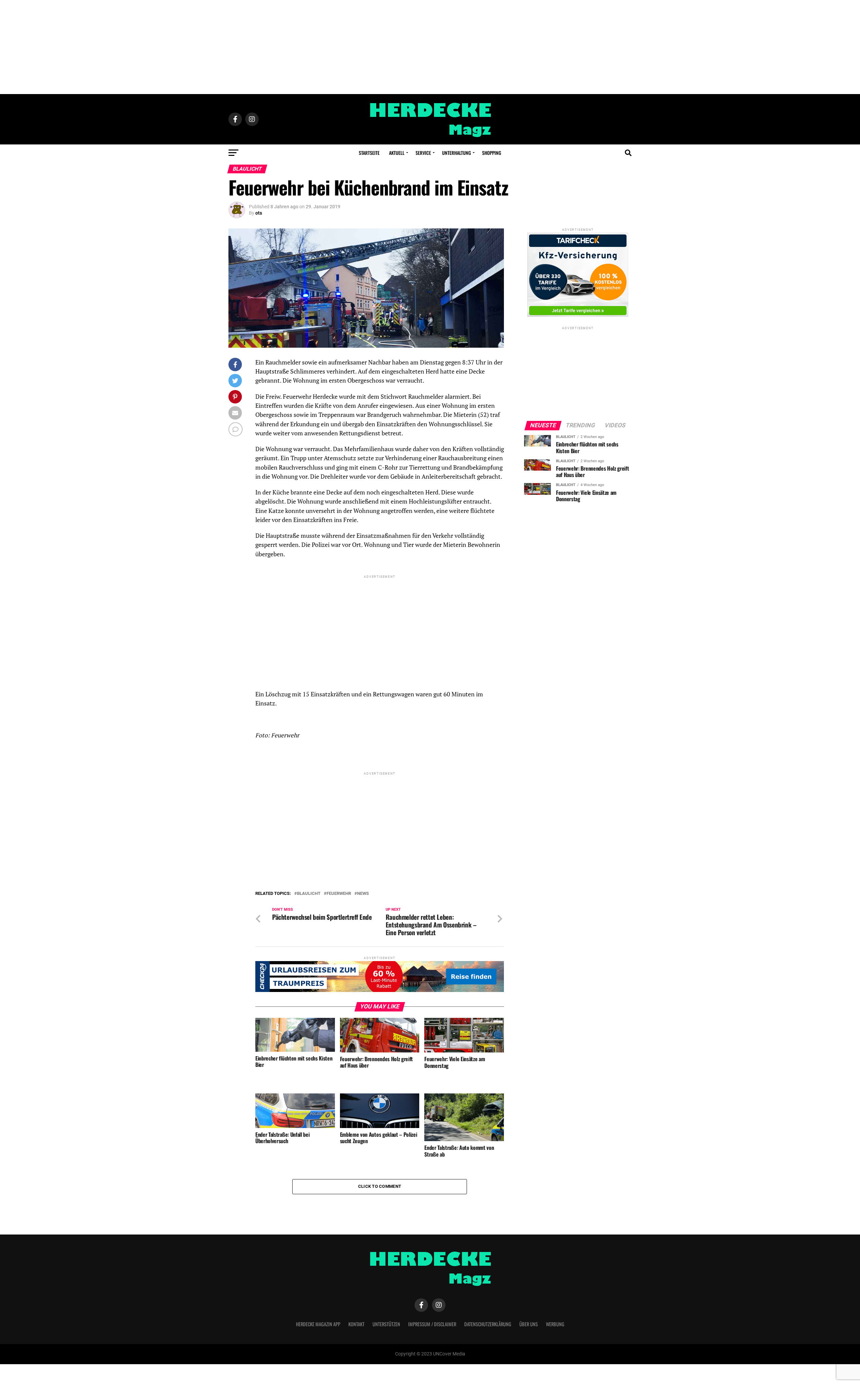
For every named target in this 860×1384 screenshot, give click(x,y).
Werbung (555, 1324)
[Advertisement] (430, 47)
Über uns (528, 1324)
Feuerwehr (339, 894)
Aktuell (396, 152)
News (363, 894)
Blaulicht (308, 894)
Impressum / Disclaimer (432, 1324)
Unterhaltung (456, 152)
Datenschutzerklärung (487, 1324)
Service (423, 152)
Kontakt (356, 1324)
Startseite (369, 152)
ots (258, 213)
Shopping (491, 152)
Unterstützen (386, 1324)
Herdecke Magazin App (318, 1324)
